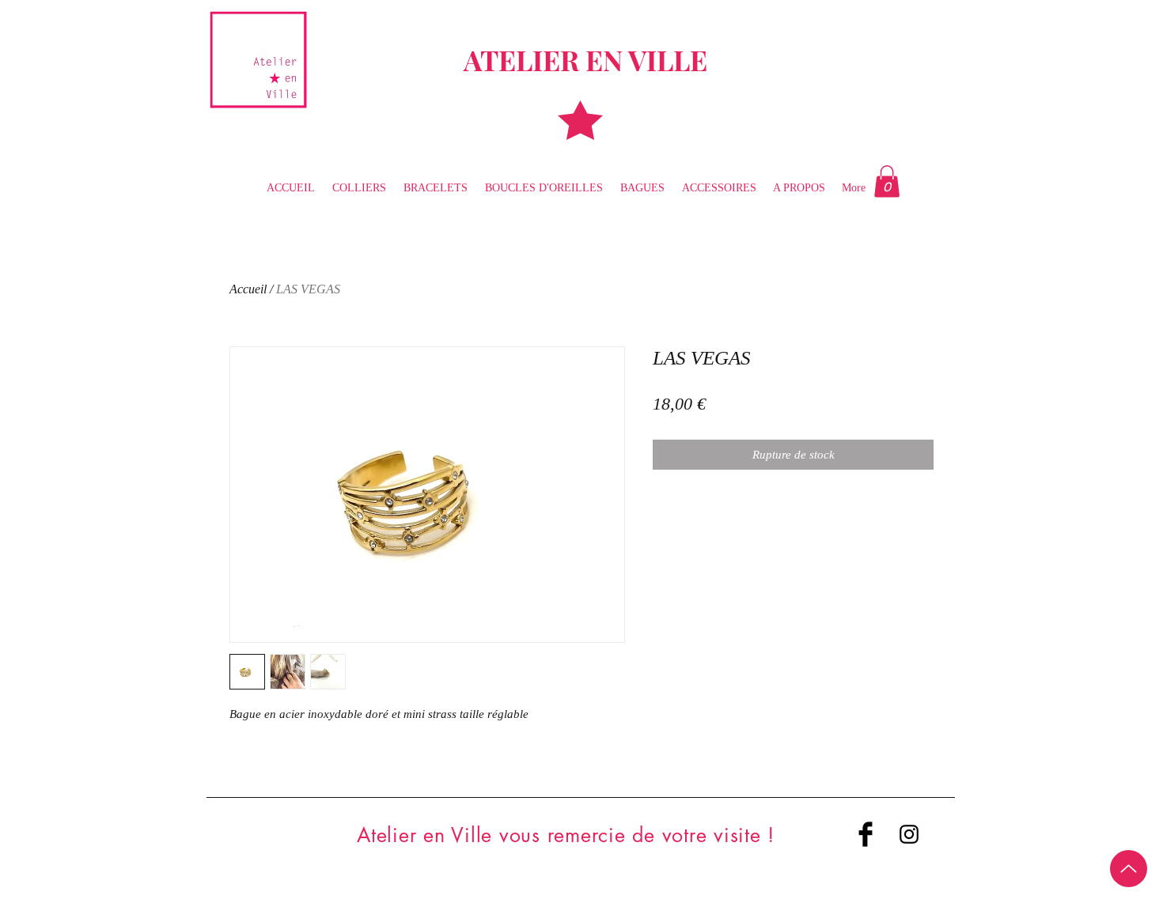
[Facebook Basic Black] (865, 834)
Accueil (248, 289)
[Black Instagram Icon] (909, 834)
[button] (886, 181)
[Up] (1128, 868)
